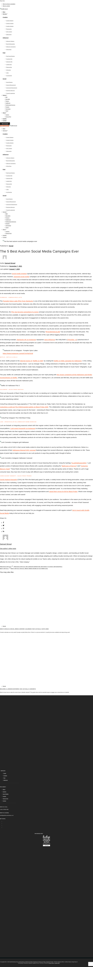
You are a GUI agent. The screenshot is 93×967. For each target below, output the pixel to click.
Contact (4, 120)
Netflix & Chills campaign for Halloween (68, 361)
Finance (7, 101)
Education (7, 99)
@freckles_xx (72, 339)
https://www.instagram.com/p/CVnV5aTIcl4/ (18, 353)
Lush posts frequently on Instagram (22, 428)
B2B (6, 97)
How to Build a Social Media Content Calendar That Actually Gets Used (24, 628)
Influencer (6, 38)
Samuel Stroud (10, 263)
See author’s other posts (8, 548)
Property (7, 107)
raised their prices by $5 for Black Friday (63, 491)
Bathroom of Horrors (69, 466)
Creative (5, 17)
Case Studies (5, 794)
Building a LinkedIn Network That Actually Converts (18, 688)
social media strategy (19, 273)
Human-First (8, 116)
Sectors (4, 95)
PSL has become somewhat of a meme (25, 312)
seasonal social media (21, 276)
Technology (7, 109)
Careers (7, 114)
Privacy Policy (51, 963)
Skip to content (6, 6)
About (4, 112)
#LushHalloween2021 (78, 463)
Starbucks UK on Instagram (26, 339)
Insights (5, 118)
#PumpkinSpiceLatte (53, 332)
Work (4, 12)
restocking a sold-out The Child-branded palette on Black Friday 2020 (24, 407)
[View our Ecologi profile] (46, 840)
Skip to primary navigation (9, 4)
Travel (6, 110)
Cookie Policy (57, 963)
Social (4, 79)
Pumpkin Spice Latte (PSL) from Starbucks (18, 301)
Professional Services (10, 105)
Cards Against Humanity (8, 479)
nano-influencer (49, 339)
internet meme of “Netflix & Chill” (31, 361)
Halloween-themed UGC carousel (24, 450)
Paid (4, 53)
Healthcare (7, 103)
